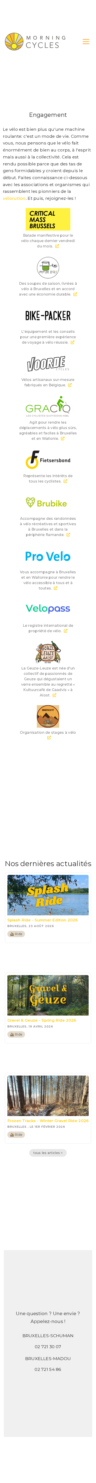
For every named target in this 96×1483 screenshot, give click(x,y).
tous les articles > (48, 1153)
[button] (86, 41)
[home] (37, 42)
